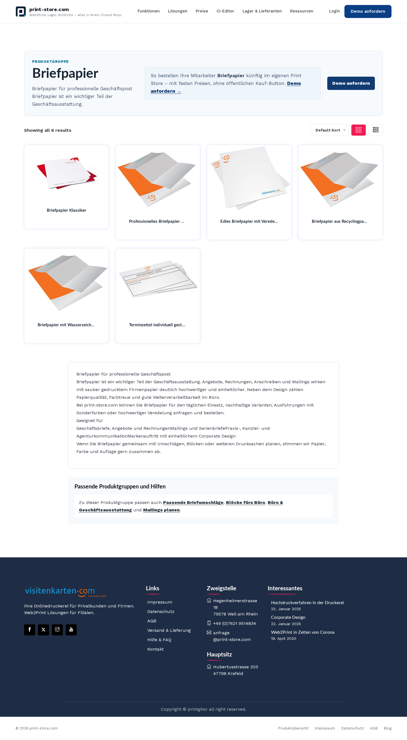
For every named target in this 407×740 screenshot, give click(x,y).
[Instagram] (57, 629)
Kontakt (155, 649)
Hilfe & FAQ (159, 639)
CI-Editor (225, 11)
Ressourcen (301, 11)
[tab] (358, 130)
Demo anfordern (368, 11)
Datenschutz (160, 611)
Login (334, 11)
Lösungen (177, 11)
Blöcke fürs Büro (245, 502)
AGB (151, 620)
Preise (202, 11)
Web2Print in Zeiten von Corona (302, 632)
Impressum (159, 602)
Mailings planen (161, 510)
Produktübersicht (293, 728)
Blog (387, 728)
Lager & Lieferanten (262, 11)
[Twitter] (43, 629)
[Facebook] (29, 629)
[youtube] (71, 629)
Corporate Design (288, 617)
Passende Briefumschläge (193, 502)
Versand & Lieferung (169, 630)
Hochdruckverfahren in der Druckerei (307, 603)
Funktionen (149, 11)
